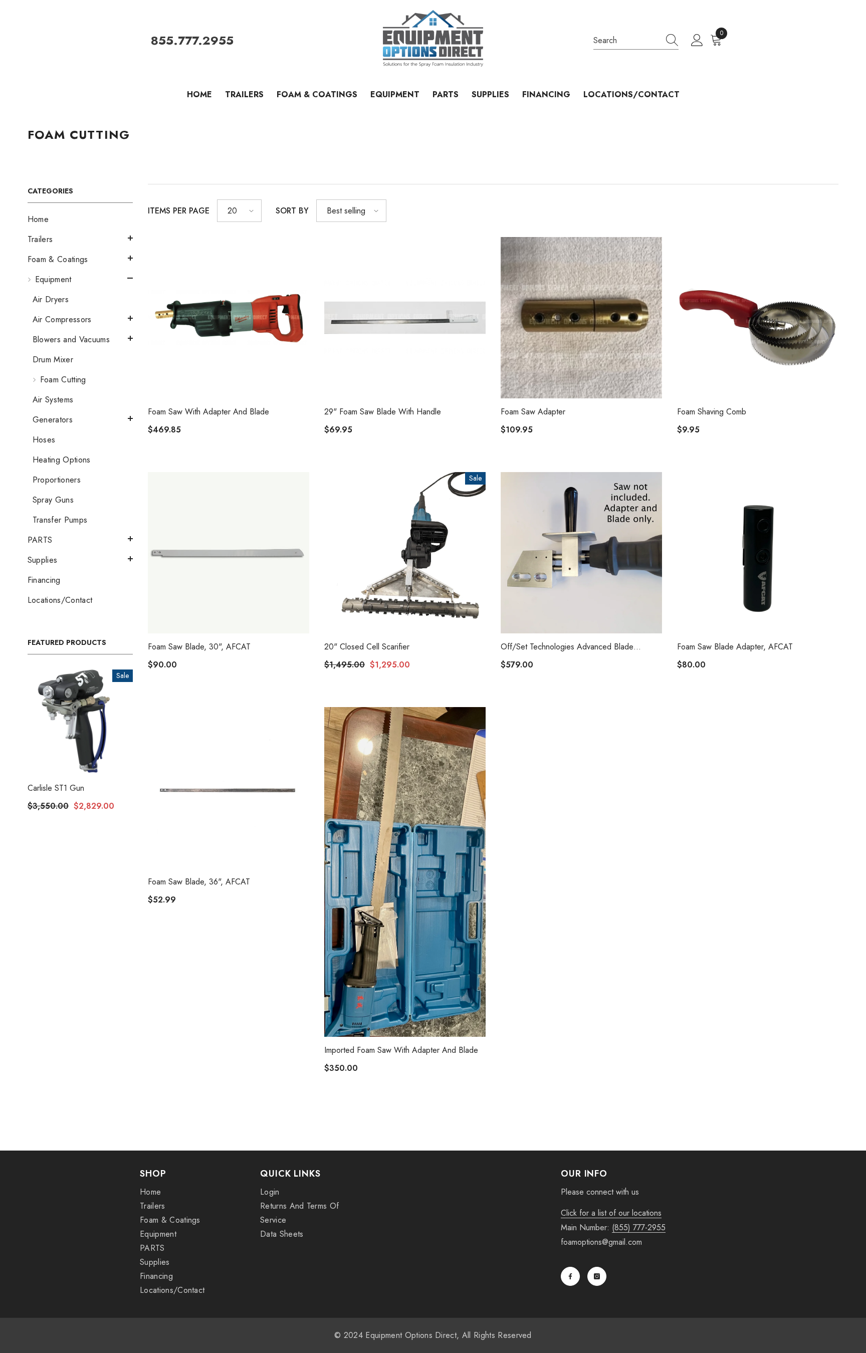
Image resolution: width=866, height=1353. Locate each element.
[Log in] (697, 41)
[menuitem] (80, 219)
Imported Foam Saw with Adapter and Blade (401, 1050)
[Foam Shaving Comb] (757, 317)
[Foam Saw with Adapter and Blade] (228, 317)
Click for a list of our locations (611, 1213)
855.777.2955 (192, 41)
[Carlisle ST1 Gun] (80, 722)
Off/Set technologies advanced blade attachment (567, 647)
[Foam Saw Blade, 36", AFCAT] (228, 787)
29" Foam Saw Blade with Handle (382, 411)
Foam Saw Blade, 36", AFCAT (199, 881)
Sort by (292, 210)
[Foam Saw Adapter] (581, 317)
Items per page (178, 210)
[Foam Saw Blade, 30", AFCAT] (228, 552)
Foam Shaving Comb (711, 411)
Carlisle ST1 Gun (56, 788)
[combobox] (626, 40)
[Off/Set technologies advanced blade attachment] (581, 552)
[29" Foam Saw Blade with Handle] (405, 317)
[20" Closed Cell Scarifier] (405, 552)
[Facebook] (570, 1276)
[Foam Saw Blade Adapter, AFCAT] (757, 552)
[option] (80, 743)
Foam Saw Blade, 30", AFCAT (199, 646)
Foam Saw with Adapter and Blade (208, 411)
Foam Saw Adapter (533, 411)
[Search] (636, 41)
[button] (80, 238)
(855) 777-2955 (639, 1227)
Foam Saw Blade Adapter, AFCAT (735, 646)
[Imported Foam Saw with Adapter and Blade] (405, 872)
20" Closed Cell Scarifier (366, 646)
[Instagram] (596, 1276)
